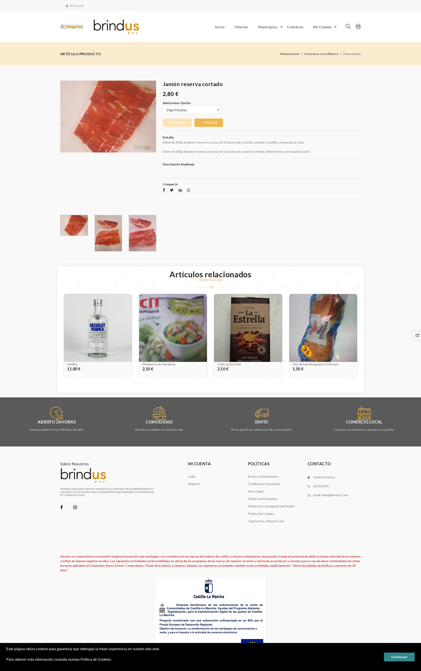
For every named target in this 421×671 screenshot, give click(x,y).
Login (192, 476)
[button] (7, 665)
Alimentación (290, 54)
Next (154, 146)
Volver (210, 122)
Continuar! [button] (399, 657)
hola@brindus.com (335, 495)
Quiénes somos (324, 477)
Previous (63, 146)
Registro (194, 484)
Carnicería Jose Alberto (321, 54)
